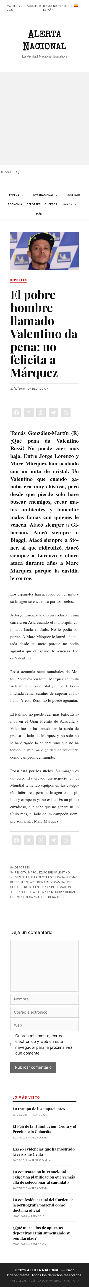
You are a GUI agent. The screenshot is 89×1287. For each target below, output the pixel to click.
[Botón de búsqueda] (17, 172)
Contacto (71, 1280)
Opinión (67, 204)
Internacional (43, 195)
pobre (48, 872)
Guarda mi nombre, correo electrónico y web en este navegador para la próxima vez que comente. (43, 1045)
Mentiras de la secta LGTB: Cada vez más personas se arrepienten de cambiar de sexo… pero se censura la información (44, 882)
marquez (35, 872)
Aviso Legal (18, 1280)
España (14, 195)
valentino (62, 872)
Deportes (33, 204)
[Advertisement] (44, 118)
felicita (21, 872)
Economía (15, 204)
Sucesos (51, 204)
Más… (40, 213)
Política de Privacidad (45, 1280)
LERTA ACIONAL (44, 41)
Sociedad (73, 195)
